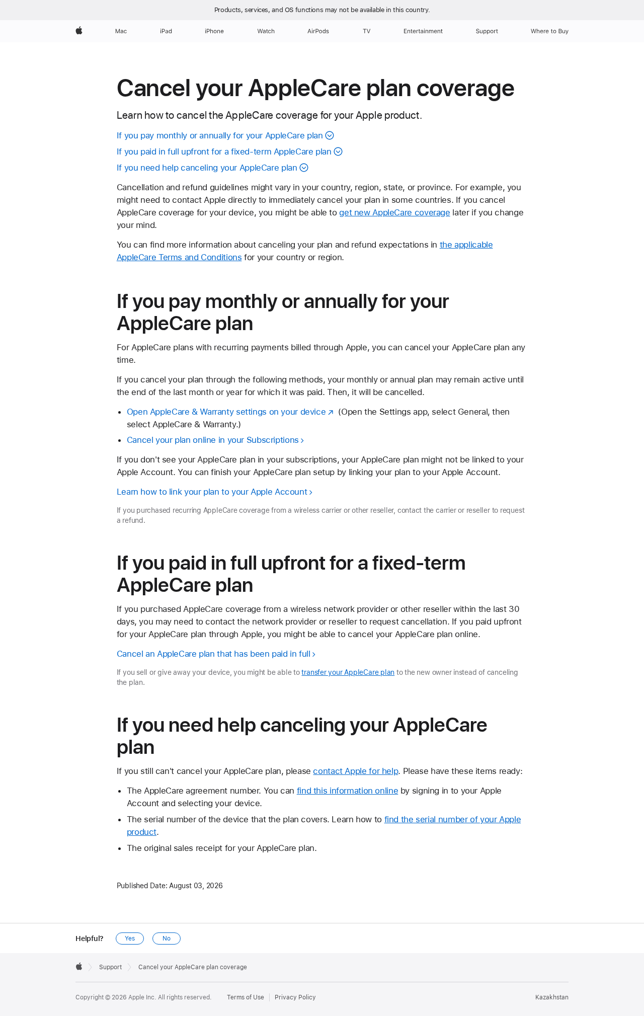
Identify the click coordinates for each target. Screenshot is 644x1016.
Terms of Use (245, 997)
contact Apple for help (355, 771)
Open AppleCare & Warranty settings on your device (226, 412)
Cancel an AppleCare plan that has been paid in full (213, 654)
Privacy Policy (295, 997)
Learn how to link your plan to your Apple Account (212, 492)
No (167, 938)
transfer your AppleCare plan (347, 672)
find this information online (347, 791)
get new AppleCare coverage (394, 212)
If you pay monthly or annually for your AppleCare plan (220, 135)
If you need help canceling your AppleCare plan (207, 168)
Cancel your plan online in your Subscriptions (213, 440)
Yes (130, 938)
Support (110, 967)
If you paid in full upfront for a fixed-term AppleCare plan (224, 151)
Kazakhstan (552, 997)
